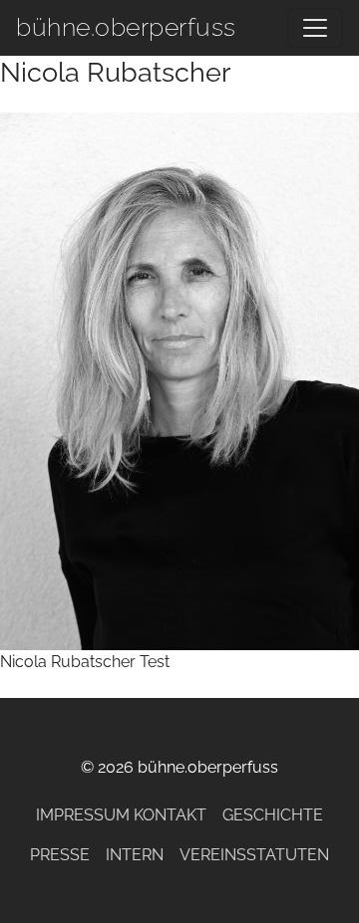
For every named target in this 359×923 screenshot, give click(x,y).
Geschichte (272, 815)
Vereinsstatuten (254, 854)
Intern (135, 854)
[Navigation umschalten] (315, 28)
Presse (60, 854)
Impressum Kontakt (121, 815)
